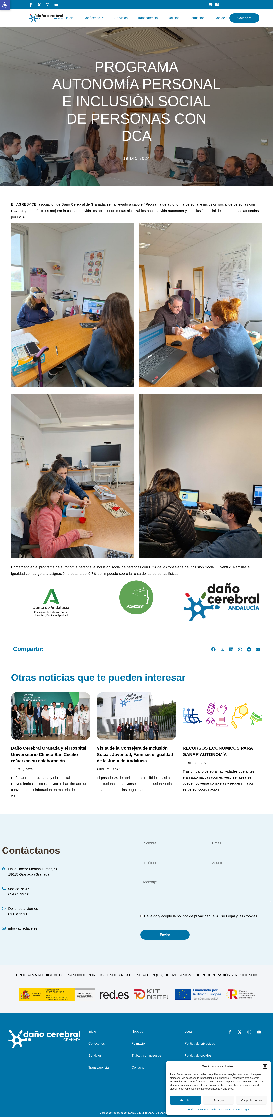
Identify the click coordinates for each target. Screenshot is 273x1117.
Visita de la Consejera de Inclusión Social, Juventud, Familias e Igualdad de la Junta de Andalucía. (135, 754)
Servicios (121, 18)
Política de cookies (198, 1109)
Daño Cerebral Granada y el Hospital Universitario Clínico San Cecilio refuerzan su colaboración (48, 754)
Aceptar (185, 1100)
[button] (5, 5)
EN (211, 5)
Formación (197, 18)
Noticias (173, 18)
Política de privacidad (222, 1109)
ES (217, 5)
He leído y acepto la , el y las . (201, 916)
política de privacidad (194, 916)
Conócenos (92, 18)
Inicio (70, 18)
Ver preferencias (251, 1100)
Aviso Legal (242, 1109)
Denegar (218, 1100)
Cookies (250, 916)
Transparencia (147, 18)
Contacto (221, 18)
